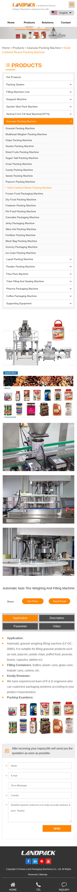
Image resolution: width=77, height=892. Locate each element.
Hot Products (13, 77)
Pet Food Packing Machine (21, 211)
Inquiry (64, 889)
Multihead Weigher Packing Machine (26, 134)
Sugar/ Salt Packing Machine (22, 158)
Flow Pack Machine (17, 273)
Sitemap (43, 874)
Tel (38, 889)
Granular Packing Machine (44, 47)
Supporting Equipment (19, 303)
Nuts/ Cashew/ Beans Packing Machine (29, 187)
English (63, 12)
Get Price (32, 601)
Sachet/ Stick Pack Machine (22, 106)
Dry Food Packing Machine (21, 199)
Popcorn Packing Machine (20, 181)
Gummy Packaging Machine (21, 247)
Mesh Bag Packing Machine (21, 241)
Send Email (59, 601)
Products (29, 22)
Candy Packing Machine (19, 169)
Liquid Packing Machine (19, 259)
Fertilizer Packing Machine (20, 235)
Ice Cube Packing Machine (21, 252)
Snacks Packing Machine (20, 146)
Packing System (15, 84)
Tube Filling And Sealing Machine (25, 281)
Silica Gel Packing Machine (21, 229)
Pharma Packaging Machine (22, 288)
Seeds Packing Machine (19, 175)
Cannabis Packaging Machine (22, 217)
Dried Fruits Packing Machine (22, 152)
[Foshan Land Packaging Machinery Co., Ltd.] (38, 854)
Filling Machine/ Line (18, 91)
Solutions (48, 22)
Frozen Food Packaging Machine (24, 193)
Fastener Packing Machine (21, 205)
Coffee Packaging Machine (21, 296)
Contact (66, 22)
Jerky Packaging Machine (20, 223)
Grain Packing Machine (19, 163)
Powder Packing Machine (20, 266)
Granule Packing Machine (20, 128)
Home (11, 22)
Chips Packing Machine (19, 140)
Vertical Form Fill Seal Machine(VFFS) (28, 114)
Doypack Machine (16, 99)
